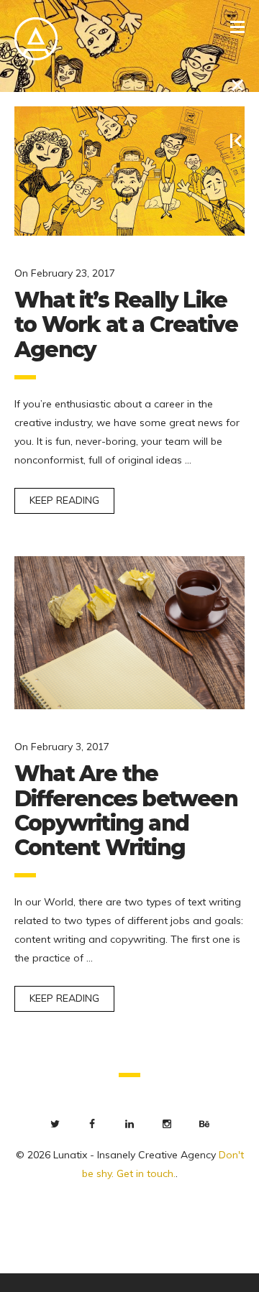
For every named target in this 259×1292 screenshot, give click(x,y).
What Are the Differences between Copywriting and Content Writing (125, 810)
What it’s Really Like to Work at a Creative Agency (125, 325)
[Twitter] (55, 1124)
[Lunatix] (36, 39)
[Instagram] (167, 1124)
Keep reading (64, 500)
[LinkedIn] (129, 1124)
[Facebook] (92, 1124)
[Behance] (204, 1124)
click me (18, 1281)
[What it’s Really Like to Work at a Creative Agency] (129, 171)
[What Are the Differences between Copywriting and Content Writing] (129, 632)
